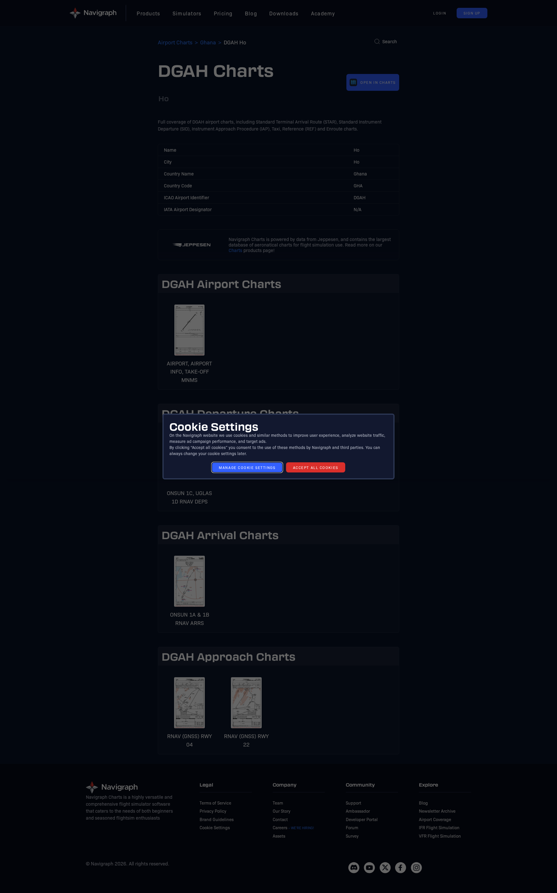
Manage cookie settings (247, 467)
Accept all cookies (315, 467)
